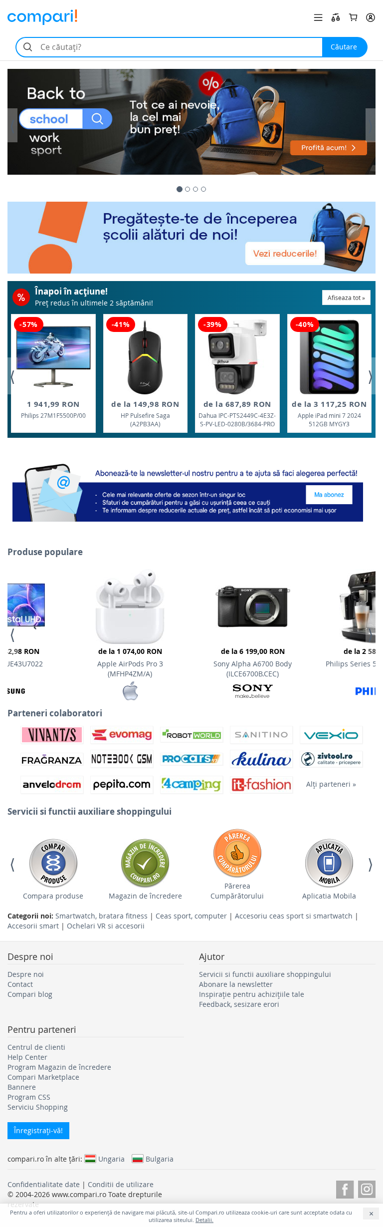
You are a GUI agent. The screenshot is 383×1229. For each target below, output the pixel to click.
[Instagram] (367, 1188)
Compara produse (53, 896)
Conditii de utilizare (121, 1184)
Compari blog (29, 994)
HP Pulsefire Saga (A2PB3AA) (145, 413)
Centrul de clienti (36, 1047)
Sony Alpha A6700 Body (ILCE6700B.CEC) (252, 662)
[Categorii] (318, 17)
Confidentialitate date (43, 1184)
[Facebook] (345, 1188)
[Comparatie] (335, 17)
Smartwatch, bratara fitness (101, 916)
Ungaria (111, 1158)
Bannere (21, 1087)
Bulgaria (160, 1158)
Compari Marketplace (43, 1077)
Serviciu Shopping (37, 1107)
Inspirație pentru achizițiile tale (251, 994)
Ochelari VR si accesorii (106, 925)
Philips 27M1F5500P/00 (53, 409)
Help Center (27, 1057)
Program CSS (28, 1097)
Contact (20, 984)
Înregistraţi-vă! (38, 1130)
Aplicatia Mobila (329, 896)
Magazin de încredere (145, 896)
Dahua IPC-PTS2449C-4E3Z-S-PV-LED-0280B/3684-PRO (237, 413)
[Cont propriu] (370, 17)
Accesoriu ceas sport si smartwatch (294, 916)
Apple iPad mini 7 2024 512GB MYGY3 (329, 413)
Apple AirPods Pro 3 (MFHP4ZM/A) (130, 662)
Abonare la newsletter (236, 984)
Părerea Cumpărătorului (237, 891)
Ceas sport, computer (191, 916)
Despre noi (25, 974)
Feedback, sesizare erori (239, 1004)
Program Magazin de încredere (59, 1067)
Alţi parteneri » (331, 784)
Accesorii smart (33, 925)
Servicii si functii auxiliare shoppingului (265, 974)
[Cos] (353, 17)
